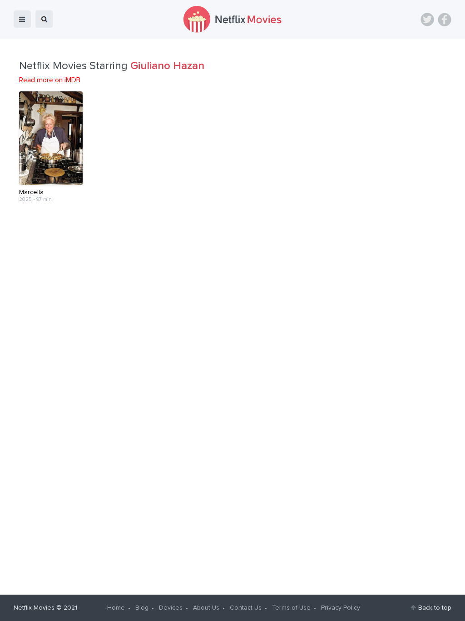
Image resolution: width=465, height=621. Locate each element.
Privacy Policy (340, 608)
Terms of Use (291, 608)
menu (22, 19)
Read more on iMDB (49, 80)
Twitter (427, 19)
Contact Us (246, 608)
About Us (206, 608)
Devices (171, 608)
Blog (141, 608)
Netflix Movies (34, 608)
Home (116, 608)
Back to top (434, 608)
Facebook (444, 19)
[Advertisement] (232, 243)
